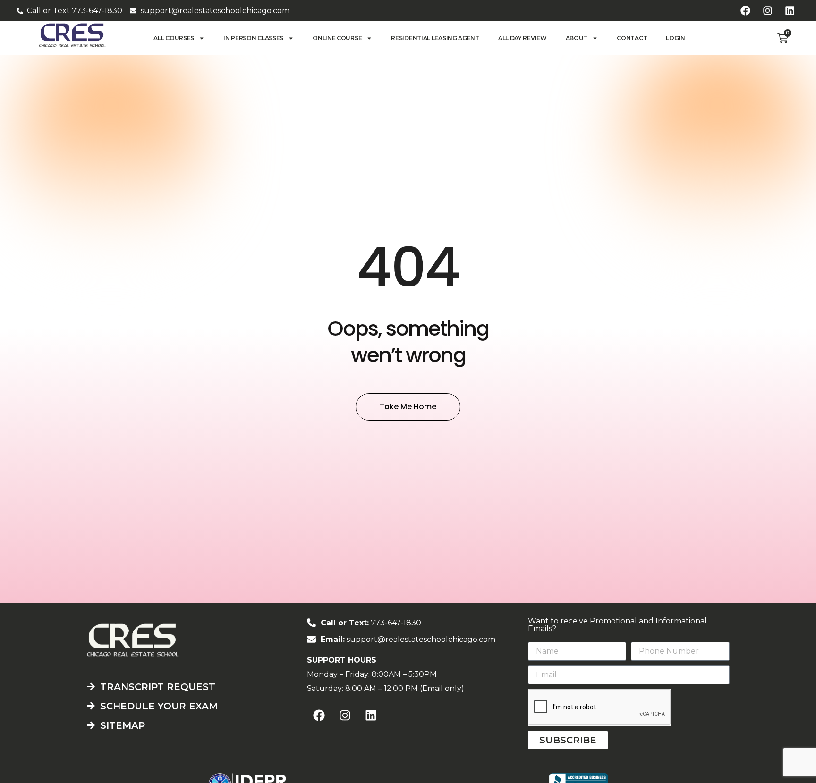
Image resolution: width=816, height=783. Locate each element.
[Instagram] (767, 11)
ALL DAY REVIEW (522, 38)
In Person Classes (253, 38)
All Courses (173, 38)
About (577, 38)
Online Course (337, 38)
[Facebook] (745, 11)
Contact (632, 38)
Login (675, 38)
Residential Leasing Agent (435, 38)
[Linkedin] (789, 11)
